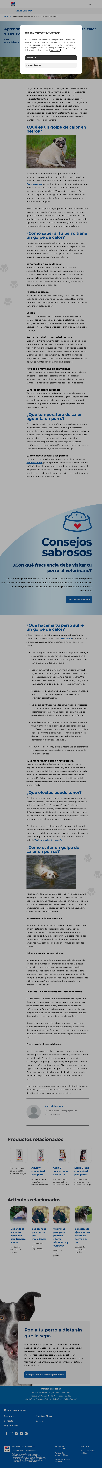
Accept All (31, 58)
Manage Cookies (33, 65)
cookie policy (55, 50)
